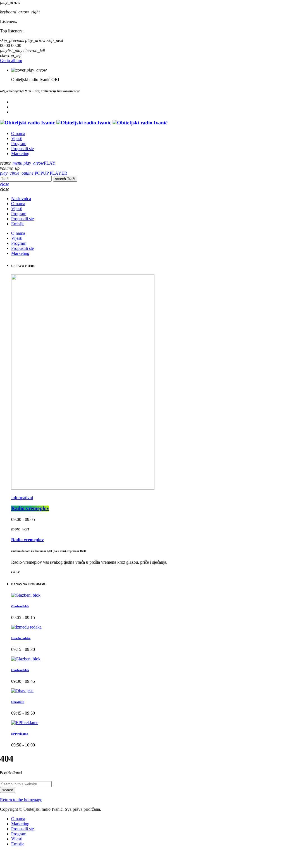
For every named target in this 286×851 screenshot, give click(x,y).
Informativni (22, 497)
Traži (65, 179)
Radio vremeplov (30, 508)
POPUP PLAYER (33, 173)
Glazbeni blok (20, 606)
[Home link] (84, 123)
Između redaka (20, 638)
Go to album (11, 60)
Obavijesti (17, 702)
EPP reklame (19, 734)
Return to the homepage (21, 799)
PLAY (39, 163)
